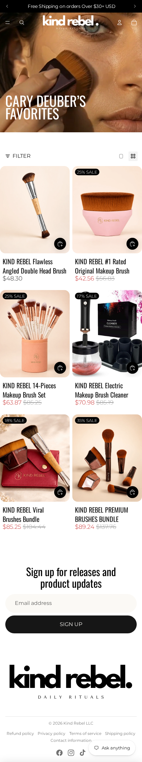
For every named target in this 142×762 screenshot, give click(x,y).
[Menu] (7, 22)
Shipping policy (120, 733)
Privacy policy (51, 733)
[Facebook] (59, 753)
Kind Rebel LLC (78, 723)
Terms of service (85, 733)
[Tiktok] (83, 753)
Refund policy (20, 733)
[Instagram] (71, 753)
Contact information (71, 740)
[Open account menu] (119, 22)
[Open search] (22, 22)
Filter (22, 156)
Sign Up (71, 624)
